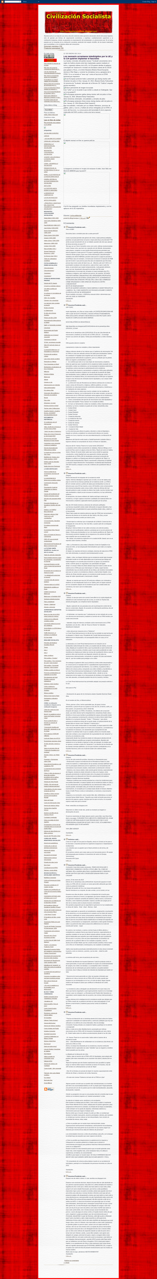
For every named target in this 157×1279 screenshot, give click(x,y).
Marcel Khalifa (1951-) (50, 248)
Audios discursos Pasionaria (52, 466)
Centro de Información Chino (52, 802)
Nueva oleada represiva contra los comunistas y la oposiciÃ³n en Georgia (52, 559)
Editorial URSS (48, 1061)
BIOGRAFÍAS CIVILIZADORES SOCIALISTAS (49, 152)
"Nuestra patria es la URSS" (52, 584)
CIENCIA (46, 136)
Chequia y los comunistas (51, 300)
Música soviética (48, 693)
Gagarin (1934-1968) (50, 238)
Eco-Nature (47, 1077)
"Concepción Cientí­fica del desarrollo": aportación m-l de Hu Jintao (52, 729)
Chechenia (47, 327)
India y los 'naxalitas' (49, 297)
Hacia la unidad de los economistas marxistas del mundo (51, 473)
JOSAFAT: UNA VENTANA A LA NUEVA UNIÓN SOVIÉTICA (52, 159)
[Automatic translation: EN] (53, 46)
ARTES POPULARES (50, 200)
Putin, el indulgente (49, 601)
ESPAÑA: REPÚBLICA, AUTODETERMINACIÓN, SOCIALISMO (51, 181)
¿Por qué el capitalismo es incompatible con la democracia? (51, 987)
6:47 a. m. (68, 1171)
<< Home (66, 1262)
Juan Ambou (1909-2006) (51, 228)
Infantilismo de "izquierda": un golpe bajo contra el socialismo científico (52, 967)
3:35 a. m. (68, 300)
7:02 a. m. (68, 1256)
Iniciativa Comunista (49, 1031)
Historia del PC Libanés (50, 283)
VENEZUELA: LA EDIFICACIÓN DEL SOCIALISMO (49, 146)
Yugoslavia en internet (50, 339)
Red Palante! (47, 1053)
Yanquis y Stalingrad (49, 604)
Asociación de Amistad (50, 855)
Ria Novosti (47, 1043)
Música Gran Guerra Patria (51, 695)
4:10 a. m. (68, 750)
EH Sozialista (47, 1017)
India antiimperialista (49, 387)
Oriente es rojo (48, 382)
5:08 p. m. (68, 860)
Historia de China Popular (51, 781)
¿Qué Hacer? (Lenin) (50, 914)
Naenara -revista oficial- (50, 870)
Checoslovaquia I (49, 268)
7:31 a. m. (83, 218)
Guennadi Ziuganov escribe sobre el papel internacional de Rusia (52, 566)
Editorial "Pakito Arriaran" (51, 1020)
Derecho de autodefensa (51, 843)
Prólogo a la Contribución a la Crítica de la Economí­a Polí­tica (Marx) (52, 891)
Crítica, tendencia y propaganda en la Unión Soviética (50, 688)
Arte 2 (45, 652)
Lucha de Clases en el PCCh (52, 738)
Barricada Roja (48, 1080)
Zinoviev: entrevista (49, 607)
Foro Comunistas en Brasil (51, 364)
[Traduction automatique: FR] (53, 48)
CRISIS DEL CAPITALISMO (52, 141)
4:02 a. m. (68, 469)
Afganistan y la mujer (50, 403)
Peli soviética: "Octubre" (50, 658)
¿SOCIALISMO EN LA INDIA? (52, 138)
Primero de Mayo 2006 (50, 317)
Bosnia (46, 397)
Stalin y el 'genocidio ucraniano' (52, 325)
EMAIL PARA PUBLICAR (51, 114)
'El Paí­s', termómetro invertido (52, 342)
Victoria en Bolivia (49, 374)
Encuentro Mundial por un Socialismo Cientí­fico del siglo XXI (52, 505)
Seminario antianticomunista (52, 599)
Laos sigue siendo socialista (52, 358)
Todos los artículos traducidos (52, 555)
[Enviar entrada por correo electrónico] (87, 218)
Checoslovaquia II (49, 270)
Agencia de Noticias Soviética (52, 1025)
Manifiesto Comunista (50, 877)
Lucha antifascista (75, 215)
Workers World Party (50, 1041)
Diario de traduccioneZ (50, 1046)
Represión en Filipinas (50, 361)
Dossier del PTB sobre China (52, 836)
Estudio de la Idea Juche (51, 862)
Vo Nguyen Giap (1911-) (51, 256)
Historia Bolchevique (49, 1023)
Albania (46, 379)
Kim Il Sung (47, 865)
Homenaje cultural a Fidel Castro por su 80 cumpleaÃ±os (51, 516)
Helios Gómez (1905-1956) (51, 240)
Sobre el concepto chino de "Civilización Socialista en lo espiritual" (51, 750)
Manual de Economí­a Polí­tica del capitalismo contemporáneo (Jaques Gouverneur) (52, 951)
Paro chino (47, 400)
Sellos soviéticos (48, 655)
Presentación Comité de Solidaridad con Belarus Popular (50, 489)
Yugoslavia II (47, 276)
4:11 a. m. (68, 835)
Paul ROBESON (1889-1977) (52, 225)
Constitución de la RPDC (51, 867)
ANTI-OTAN (47, 185)
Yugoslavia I (47, 273)
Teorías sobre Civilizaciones (52, 408)
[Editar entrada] (89, 218)
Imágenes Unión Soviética (51, 684)
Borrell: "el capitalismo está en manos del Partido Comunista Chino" (52, 716)
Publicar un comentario (71, 1260)
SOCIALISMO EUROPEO (51, 133)
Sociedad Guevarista (50, 1034)
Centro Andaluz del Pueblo (51, 1028)
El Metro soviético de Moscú (52, 670)
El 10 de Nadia (48, 637)
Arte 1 (45, 650)
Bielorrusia (47, 377)
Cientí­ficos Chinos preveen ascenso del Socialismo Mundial (51, 795)
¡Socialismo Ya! (48, 1001)
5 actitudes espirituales (50, 817)
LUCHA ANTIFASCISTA (50, 197)
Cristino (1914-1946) (50, 246)
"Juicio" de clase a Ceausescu (52, 431)
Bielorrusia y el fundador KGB (52, 596)
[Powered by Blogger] (49, 1090)
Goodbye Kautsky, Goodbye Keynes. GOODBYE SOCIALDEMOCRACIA (52, 413)
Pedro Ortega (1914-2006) (51, 235)
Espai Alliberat (48, 1083)
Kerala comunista (49, 307)
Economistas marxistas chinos (52, 741)
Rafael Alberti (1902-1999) (51, 218)
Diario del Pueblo (48, 800)
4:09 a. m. (68, 589)
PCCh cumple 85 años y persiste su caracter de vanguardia (51, 722)
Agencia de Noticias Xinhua (51, 805)
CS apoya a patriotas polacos (52, 286)
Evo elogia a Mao (49, 390)
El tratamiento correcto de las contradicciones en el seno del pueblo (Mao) (52, 826)
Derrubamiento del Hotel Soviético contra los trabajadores (50, 679)
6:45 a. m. (68, 1007)
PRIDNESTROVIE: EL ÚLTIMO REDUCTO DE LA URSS (51, 170)
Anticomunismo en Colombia (52, 385)
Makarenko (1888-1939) (51, 243)
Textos (46, 647)
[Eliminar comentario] (71, 300)
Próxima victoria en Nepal (51, 405)
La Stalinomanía (48, 310)
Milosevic (46, 371)
